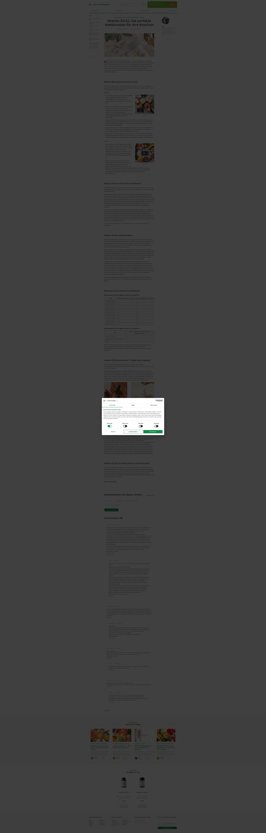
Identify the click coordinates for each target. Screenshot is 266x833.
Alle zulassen (153, 431)
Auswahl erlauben (133, 431)
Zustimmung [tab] (112, 405)
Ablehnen (113, 431)
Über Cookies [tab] (153, 405)
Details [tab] (133, 405)
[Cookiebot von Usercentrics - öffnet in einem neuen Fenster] (157, 401)
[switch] (125, 426)
